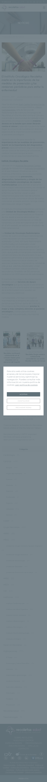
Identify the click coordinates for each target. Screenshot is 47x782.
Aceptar (23, 394)
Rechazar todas (23, 408)
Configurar (23, 401)
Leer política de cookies (26, 385)
